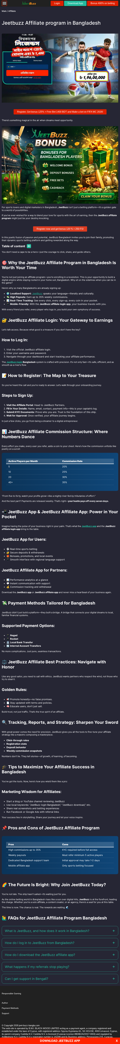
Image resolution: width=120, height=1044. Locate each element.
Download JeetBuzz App (60, 1041)
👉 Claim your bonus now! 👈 (79, 543)
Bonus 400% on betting (103, 3)
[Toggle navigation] (4, 3)
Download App (75, 3)
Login (57, 3)
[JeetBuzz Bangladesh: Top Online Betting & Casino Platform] (29, 3)
